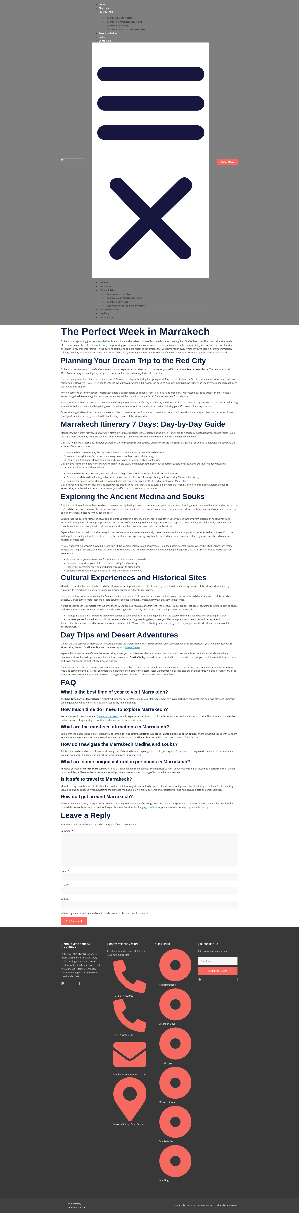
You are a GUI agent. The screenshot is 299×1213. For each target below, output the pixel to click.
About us (104, 7)
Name (65, 871)
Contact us (105, 40)
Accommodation (108, 33)
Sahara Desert (132, 647)
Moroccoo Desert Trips (119, 17)
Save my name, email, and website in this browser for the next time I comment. (105, 913)
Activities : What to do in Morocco (126, 29)
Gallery (103, 36)
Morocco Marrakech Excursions (124, 21)
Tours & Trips (106, 11)
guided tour (151, 807)
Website (65, 899)
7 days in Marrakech (108, 716)
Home (102, 4)
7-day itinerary (100, 345)
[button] (150, 160)
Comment (67, 830)
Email (65, 885)
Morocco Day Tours (117, 25)
